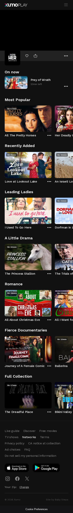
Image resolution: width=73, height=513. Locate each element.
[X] (27, 479)
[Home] (16, 5)
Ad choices (12, 449)
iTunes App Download (17, 468)
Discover (29, 431)
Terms (44, 437)
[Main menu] (66, 5)
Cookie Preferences (37, 509)
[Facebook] (17, 479)
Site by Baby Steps (57, 499)
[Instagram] (8, 479)
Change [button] (24, 487)
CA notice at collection (44, 443)
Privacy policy (14, 443)
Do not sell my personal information (30, 456)
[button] (36, 82)
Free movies (48, 431)
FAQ (27, 449)
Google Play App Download (46, 468)
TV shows (11, 437)
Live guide (12, 431)
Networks (29, 437)
